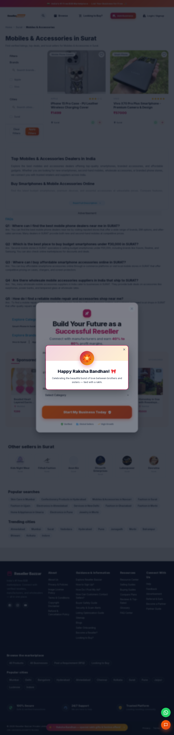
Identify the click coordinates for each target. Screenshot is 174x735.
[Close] (124, 349)
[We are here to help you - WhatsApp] (166, 712)
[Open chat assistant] (166, 725)
